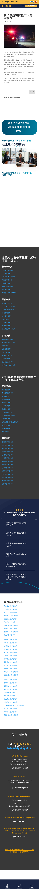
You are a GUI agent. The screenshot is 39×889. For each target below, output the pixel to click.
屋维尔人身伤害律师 (10, 643)
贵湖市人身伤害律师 (10, 686)
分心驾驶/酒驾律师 (8, 310)
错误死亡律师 (6, 425)
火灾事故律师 (6, 322)
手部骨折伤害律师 (7, 471)
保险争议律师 (6, 349)
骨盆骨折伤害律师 (7, 477)
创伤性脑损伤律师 (7, 393)
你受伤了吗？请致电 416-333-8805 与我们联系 (18, 127)
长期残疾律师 (6, 352)
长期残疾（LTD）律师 (8, 365)
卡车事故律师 (6, 283)
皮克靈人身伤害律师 (10, 652)
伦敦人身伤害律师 (9, 692)
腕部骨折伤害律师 (7, 445)
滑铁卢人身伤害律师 (10, 683)
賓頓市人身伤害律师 (10, 628)
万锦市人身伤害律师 (10, 639)
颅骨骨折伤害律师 (7, 458)
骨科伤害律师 (6, 409)
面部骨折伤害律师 (7, 481)
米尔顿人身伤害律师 (10, 649)
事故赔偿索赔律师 (7, 362)
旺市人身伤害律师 (9, 622)
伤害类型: (6, 386)
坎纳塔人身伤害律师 (10, 702)
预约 (7, 887)
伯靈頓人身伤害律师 (10, 646)
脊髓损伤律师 (6, 399)
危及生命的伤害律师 (8, 415)
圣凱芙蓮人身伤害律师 (11, 672)
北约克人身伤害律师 (10, 609)
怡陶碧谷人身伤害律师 (11, 616)
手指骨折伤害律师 (7, 484)
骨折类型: (6, 438)
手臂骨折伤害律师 (7, 455)
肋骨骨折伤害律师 (7, 464)
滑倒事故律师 (6, 313)
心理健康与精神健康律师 (10, 422)
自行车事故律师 (7, 303)
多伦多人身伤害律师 (10, 606)
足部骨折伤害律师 (7, 474)
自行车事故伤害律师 (8, 277)
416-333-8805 (14, 2)
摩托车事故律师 (7, 280)
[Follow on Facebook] (33, 2)
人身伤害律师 (6, 428)
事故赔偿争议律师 (7, 339)
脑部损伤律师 (6, 390)
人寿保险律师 (6, 359)
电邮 (32, 887)
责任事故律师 (6, 289)
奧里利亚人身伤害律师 (11, 715)
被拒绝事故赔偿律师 (8, 342)
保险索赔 (6, 335)
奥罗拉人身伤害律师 (10, 708)
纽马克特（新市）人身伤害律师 (14, 705)
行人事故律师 (6, 273)
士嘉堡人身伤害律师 (10, 619)
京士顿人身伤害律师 (10, 665)
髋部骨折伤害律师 (7, 448)
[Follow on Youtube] (36, 2)
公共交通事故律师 (7, 286)
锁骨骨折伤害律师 (7, 468)
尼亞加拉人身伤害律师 (11, 675)
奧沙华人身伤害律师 (10, 662)
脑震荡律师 (5, 396)
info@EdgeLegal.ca (19, 748)
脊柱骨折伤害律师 (7, 461)
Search (32, 92)
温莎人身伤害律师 (9, 696)
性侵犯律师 (5, 431)
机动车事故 (7, 266)
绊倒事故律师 (6, 316)
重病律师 (5, 346)
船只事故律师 (6, 326)
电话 (19, 887)
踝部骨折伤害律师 (7, 442)
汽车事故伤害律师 (7, 270)
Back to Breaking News (12, 98)
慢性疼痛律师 (6, 419)
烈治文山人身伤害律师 (11, 632)
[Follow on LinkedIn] (31, 2)
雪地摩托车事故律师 (8, 329)
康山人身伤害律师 (9, 635)
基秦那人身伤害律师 (10, 680)
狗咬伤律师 (5, 319)
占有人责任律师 (7, 355)
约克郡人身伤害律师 (10, 612)
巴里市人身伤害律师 (10, 712)
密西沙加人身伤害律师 (11, 625)
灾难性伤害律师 (7, 412)
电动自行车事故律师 (8, 306)
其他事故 (6, 299)
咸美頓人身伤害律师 (10, 668)
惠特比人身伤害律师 (10, 659)
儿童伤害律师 (6, 403)
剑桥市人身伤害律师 (10, 689)
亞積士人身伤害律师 (10, 656)
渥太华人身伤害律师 (10, 699)
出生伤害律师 (6, 406)
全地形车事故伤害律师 (9, 293)
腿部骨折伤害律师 (7, 452)
